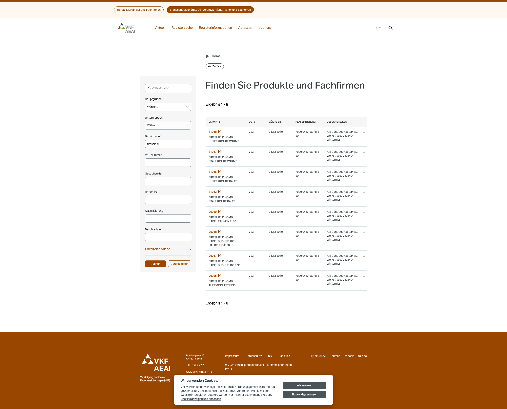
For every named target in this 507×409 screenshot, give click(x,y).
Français (348, 356)
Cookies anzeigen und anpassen (201, 399)
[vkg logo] (128, 28)
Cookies (285, 356)
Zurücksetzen (179, 264)
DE (376, 28)
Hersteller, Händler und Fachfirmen (139, 9)
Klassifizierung (154, 211)
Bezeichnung (153, 136)
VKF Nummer (153, 155)
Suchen (155, 264)
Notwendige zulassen (304, 394)
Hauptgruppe (153, 99)
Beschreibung (153, 229)
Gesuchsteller (153, 173)
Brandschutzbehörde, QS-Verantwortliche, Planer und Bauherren (210, 9)
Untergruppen (154, 117)
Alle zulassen (304, 385)
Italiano (362, 356)
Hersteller (151, 192)
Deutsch (335, 356)
